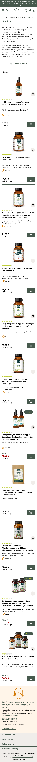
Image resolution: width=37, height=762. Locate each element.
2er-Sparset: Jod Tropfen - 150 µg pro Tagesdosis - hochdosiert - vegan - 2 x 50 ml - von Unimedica (18, 437)
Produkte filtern (20, 63)
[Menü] (3, 10)
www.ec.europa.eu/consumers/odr (23, 757)
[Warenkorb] (34, 10)
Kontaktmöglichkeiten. (10, 715)
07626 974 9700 (9, 719)
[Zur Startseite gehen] (18, 10)
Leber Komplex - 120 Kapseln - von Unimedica (16, 158)
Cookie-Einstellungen (18, 759)
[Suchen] (7, 10)
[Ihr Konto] (30, 10)
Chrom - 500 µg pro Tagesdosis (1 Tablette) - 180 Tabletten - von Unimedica (15, 381)
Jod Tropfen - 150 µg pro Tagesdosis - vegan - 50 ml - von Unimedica (16, 103)
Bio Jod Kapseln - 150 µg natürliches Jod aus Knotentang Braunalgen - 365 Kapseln (18, 326)
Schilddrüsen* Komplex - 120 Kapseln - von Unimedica (17, 269)
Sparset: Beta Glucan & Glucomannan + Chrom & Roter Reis (18, 657)
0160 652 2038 (20, 3)
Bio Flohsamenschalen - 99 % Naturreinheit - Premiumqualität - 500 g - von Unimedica (18, 492)
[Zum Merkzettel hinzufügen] (33, 94)
